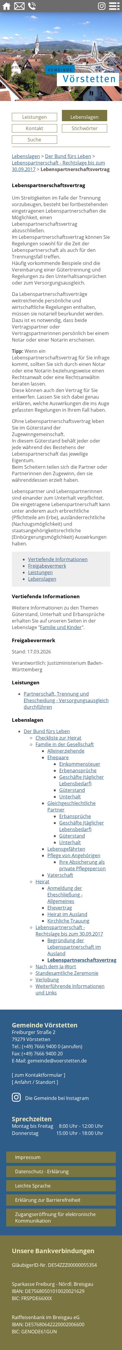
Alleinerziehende (65, 751)
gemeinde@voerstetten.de (57, 1060)
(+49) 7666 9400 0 (41, 1046)
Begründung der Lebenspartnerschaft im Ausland (74, 947)
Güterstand (72, 790)
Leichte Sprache (33, 1185)
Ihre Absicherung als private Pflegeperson (82, 865)
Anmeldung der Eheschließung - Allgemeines (65, 894)
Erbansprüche (75, 816)
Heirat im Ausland (67, 914)
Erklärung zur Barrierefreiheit (48, 1200)
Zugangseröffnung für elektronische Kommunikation (55, 1217)
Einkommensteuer (79, 764)
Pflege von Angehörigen (73, 855)
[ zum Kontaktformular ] (38, 1075)
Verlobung (47, 979)
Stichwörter (85, 128)
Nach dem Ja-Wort (56, 966)
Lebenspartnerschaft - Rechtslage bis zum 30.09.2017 (69, 930)
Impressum (28, 1157)
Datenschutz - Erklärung (42, 1171)
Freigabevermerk (47, 566)
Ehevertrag (59, 907)
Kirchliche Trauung (68, 921)
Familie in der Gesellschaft (65, 744)
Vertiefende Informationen (58, 559)
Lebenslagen (84, 117)
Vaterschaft (60, 875)
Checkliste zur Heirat (58, 738)
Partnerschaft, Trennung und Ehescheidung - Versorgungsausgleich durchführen (66, 700)
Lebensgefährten (66, 849)
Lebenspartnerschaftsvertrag (81, 960)
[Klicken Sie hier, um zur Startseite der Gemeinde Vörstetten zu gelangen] (80, 63)
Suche (34, 139)
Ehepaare (58, 757)
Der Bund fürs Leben (68, 156)
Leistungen (34, 117)
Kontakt (34, 128)
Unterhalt (70, 796)
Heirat (42, 881)
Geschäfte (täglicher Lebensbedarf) (81, 780)
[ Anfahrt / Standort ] (35, 1082)
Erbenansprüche (78, 770)
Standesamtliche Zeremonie (67, 973)
